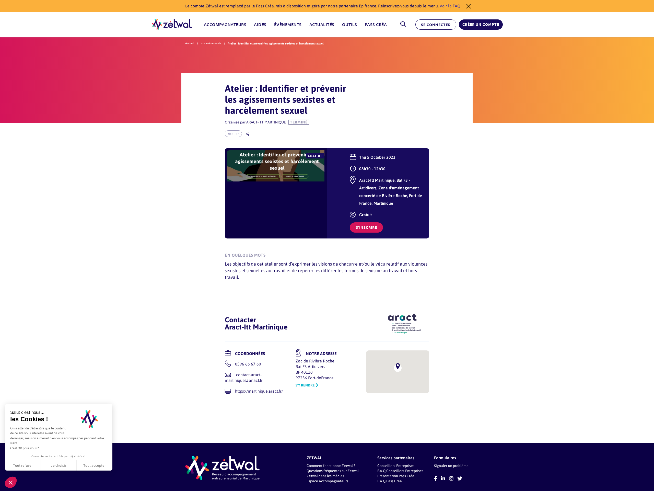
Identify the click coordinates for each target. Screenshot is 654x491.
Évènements (288, 24)
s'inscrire (366, 227)
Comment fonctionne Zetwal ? (331, 465)
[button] (11, 482)
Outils (349, 24)
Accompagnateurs (225, 24)
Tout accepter (94, 465)
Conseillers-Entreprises (395, 465)
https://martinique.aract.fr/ (259, 391)
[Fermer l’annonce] (467, 6)
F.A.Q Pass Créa (389, 480)
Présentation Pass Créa (395, 475)
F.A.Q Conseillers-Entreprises (400, 470)
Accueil (189, 43)
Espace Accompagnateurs (327, 480)
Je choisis (58, 465)
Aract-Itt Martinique (266, 122)
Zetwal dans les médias (325, 475)
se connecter (436, 25)
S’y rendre (305, 385)
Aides (260, 24)
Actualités (321, 24)
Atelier (233, 133)
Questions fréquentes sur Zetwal (333, 470)
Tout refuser (23, 465)
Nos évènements (211, 43)
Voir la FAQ (450, 5)
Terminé (299, 122)
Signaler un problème (451, 465)
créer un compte (480, 24)
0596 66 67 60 (248, 364)
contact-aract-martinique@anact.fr (244, 377)
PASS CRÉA (376, 24)
